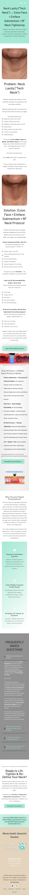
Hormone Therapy (20, 820)
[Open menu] (21, 3)
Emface (16, 822)
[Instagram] (16, 886)
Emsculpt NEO (9, 822)
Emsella (21, 822)
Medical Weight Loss (8, 820)
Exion (19, 824)
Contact (14, 892)
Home (5, 889)
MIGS (12, 817)
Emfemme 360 (12, 824)
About (24, 889)
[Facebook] (12, 886)
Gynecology (6, 817)
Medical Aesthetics (20, 817)
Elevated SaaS (14, 882)
